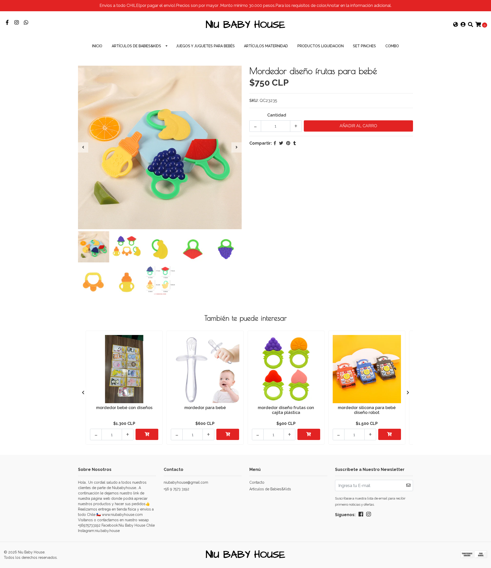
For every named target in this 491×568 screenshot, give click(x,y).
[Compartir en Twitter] (281, 143)
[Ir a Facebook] (7, 22)
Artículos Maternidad (266, 46)
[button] (455, 25)
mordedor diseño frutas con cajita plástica (286, 410)
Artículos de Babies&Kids (136, 46)
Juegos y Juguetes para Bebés (205, 46)
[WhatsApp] (26, 22)
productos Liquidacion (320, 46)
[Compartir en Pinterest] (288, 143)
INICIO (97, 46)
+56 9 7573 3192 (176, 489)
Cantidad (276, 115)
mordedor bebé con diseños (124, 407)
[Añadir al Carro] (147, 434)
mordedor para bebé (205, 407)
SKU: (254, 100)
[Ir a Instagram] (16, 22)
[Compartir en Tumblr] (294, 143)
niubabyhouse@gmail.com (186, 482)
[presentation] (83, 147)
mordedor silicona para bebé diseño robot (367, 410)
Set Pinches (364, 46)
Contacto (256, 482)
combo (392, 46)
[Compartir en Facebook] (275, 143)
